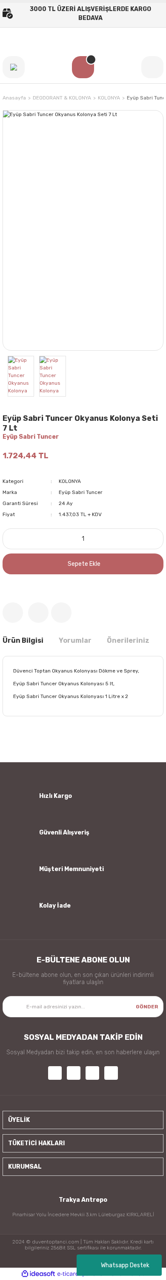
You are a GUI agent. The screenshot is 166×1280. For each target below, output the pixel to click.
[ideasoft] (38, 1274)
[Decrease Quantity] (11, 539)
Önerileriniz (128, 640)
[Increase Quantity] (154, 539)
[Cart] (83, 67)
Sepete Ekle (84, 564)
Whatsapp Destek (125, 1265)
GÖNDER (147, 1007)
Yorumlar (75, 640)
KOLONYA (70, 481)
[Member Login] (152, 67)
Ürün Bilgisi (23, 640)
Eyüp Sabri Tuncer (31, 436)
